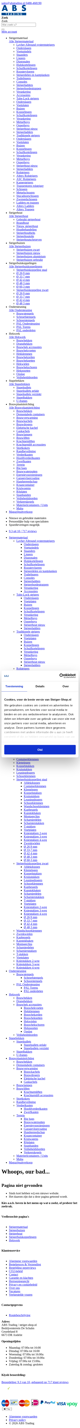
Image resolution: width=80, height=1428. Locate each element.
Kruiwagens (23, 488)
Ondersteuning (17, 971)
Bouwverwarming (27, 417)
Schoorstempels (25, 320)
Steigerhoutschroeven (29, 239)
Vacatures (14, 1291)
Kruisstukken (24, 769)
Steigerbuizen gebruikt (29, 259)
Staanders (22, 54)
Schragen (21, 189)
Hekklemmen (24, 353)
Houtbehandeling (26, 229)
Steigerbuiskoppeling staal (31, 269)
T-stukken (30, 826)
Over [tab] (66, 686)
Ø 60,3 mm (23, 286)
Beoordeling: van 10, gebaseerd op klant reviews (34, 1382)
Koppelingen (24, 111)
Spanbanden (23, 495)
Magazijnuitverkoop (21, 511)
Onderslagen (23, 48)
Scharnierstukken (34, 823)
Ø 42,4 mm (23, 279)
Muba (19, 508)
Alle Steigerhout (18, 216)
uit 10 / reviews (23, 531)
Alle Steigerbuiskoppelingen (25, 266)
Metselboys (23, 122)
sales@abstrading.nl (13, 3)
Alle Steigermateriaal (21, 41)
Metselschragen (25, 192)
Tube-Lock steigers (27, 98)
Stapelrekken (16, 1038)
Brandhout (22, 222)
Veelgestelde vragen (20, 1294)
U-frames (21, 400)
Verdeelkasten (24, 454)
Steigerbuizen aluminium (31, 256)
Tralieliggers (23, 78)
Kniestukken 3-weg (35, 836)
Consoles (21, 81)
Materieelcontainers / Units (32, 505)
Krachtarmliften (25, 441)
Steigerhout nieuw (27, 128)
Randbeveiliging (26, 451)
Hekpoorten (23, 370)
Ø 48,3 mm (23, 283)
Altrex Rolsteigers (27, 175)
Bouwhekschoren (26, 367)
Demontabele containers (30, 414)
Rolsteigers (22, 172)
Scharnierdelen (32, 819)
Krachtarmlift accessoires (31, 444)
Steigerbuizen (17, 1230)
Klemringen (23, 762)
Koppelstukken (25, 766)
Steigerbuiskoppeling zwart (32, 290)
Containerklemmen (27, 759)
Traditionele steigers (28, 135)
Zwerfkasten (23, 461)
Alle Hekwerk (17, 337)
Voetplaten (22, 105)
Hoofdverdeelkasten (28, 458)
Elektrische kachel (27, 427)
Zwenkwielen (32, 843)
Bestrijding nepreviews (22, 1267)
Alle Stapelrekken (19, 384)
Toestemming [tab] (14, 686)
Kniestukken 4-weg (35, 839)
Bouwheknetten (25, 360)
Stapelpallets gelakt (27, 390)
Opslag (20, 374)
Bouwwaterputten (26, 471)
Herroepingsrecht (19, 1281)
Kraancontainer (25, 484)
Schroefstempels (26, 316)
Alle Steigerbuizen (20, 246)
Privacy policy (17, 1419)
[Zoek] (2, 29)
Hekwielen (22, 363)
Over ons (14, 1287)
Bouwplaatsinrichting (21, 1058)
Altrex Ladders (25, 206)
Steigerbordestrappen (28, 88)
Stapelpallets (23, 387)
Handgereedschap (26, 481)
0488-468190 (33, 3)
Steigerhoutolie (25, 236)
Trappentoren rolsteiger (30, 185)
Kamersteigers (24, 182)
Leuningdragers (25, 772)
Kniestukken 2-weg (35, 833)
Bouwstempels (25, 313)
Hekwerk (14, 994)
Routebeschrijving (19, 1315)
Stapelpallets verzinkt (28, 394)
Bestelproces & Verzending (25, 1264)
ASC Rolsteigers (26, 179)
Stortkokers (23, 447)
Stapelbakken (24, 397)
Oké (40, 749)
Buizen (20, 108)
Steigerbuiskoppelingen (22, 1237)
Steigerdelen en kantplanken (32, 75)
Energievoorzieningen (29, 474)
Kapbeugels (31, 809)
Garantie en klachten (21, 1277)
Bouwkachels (24, 421)
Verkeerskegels (25, 501)
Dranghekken (24, 343)
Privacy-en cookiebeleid (23, 1284)
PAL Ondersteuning (28, 323)
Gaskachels (23, 431)
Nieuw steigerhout (27, 226)
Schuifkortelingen (26, 68)
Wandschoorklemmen (36, 806)
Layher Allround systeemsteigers (35, 44)
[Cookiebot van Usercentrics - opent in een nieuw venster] (59, 675)
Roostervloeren (25, 71)
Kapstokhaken (32, 813)
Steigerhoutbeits (25, 232)
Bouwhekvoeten (26, 350)
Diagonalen (23, 61)
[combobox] (18, 25)
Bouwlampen (24, 434)
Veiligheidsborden (27, 377)
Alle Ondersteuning (20, 310)
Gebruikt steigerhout (28, 219)
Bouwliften (23, 437)
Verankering (23, 91)
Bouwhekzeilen (25, 357)
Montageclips (32, 816)
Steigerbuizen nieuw (28, 253)
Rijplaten (21, 491)
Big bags (21, 468)
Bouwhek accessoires (29, 347)
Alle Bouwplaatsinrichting (24, 407)
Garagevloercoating (27, 478)
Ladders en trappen (27, 202)
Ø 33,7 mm (23, 276)
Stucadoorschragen (27, 195)
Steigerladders (24, 85)
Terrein (20, 464)
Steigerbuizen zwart (28, 249)
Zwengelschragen (26, 199)
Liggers (20, 58)
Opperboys (22, 125)
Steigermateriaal (18, 537)
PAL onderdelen (26, 330)
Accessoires (23, 95)
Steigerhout (15, 1233)
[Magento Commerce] (13, 14)
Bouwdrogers (24, 424)
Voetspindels (23, 51)
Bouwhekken (24, 340)
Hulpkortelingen (26, 64)
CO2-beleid (16, 1271)
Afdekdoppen (32, 782)
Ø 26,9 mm (23, 273)
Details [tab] (40, 686)
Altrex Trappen (25, 209)
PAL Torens (23, 327)
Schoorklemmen (26, 776)
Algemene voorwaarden (23, 1261)
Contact (13, 1274)
